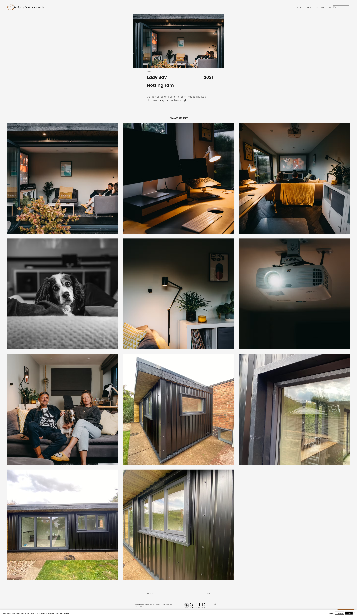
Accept (349, 613)
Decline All (340, 613)
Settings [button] (331, 613)
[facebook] (218, 604)
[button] (154, 593)
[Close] (355, 613)
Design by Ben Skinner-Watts (29, 7)
